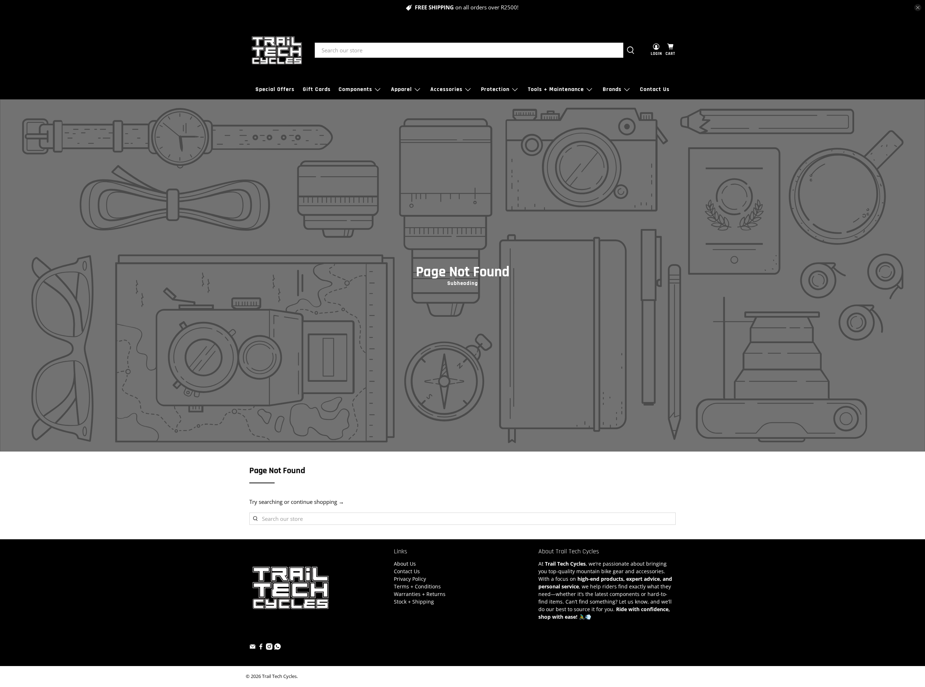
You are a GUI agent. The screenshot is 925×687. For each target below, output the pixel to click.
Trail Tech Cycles (279, 676)
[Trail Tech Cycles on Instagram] (269, 647)
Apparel (401, 89)
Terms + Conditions (417, 586)
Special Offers (274, 89)
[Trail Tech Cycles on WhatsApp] (277, 647)
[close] (917, 7)
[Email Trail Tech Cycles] (252, 647)
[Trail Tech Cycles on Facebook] (261, 647)
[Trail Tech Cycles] (277, 50)
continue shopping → (317, 501)
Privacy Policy (410, 578)
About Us (405, 563)
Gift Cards (317, 89)
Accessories (446, 89)
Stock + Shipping (414, 601)
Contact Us (655, 89)
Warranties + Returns (420, 594)
